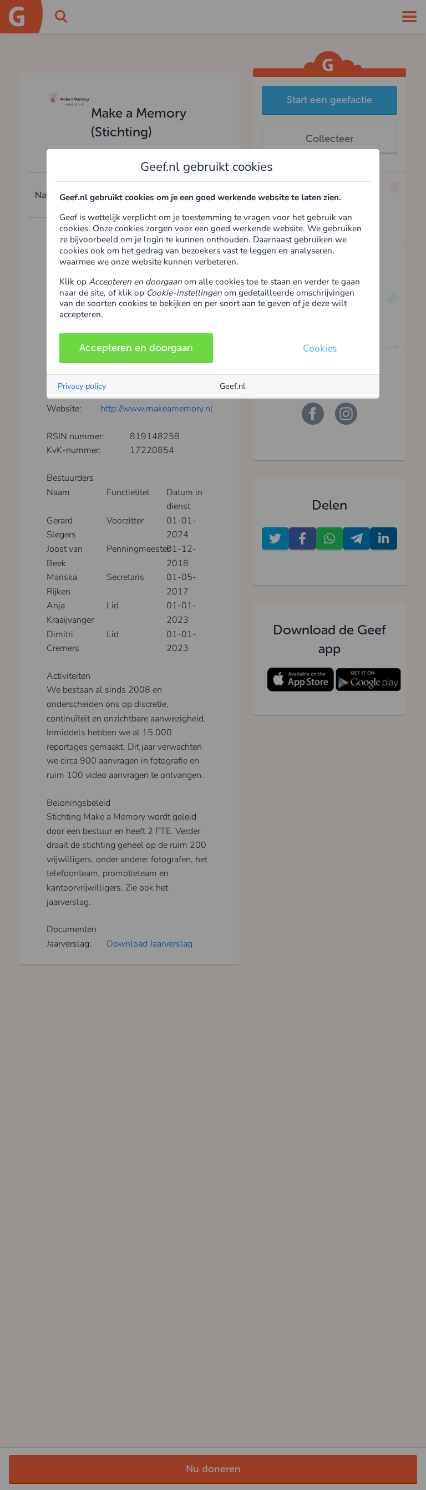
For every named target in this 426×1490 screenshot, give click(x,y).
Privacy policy (82, 385)
